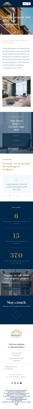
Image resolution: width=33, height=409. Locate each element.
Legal (16, 404)
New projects (16, 145)
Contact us (16, 288)
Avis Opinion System (17, 377)
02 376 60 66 (9, 369)
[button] (29, 195)
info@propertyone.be (11, 366)
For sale (16, 135)
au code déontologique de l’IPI (18, 399)
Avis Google (17, 374)
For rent (16, 140)
